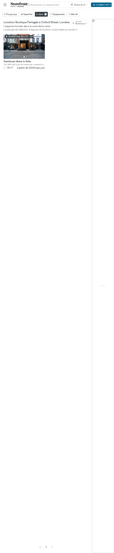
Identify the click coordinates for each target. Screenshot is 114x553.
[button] (24, 57)
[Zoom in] (96, 541)
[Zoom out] (96, 545)
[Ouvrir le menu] (5, 4)
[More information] (76, 30)
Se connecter (101, 5)
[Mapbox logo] (94, 550)
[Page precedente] (40, 547)
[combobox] (80, 23)
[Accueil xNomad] (19, 4)
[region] (103, 286)
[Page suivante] (52, 547)
